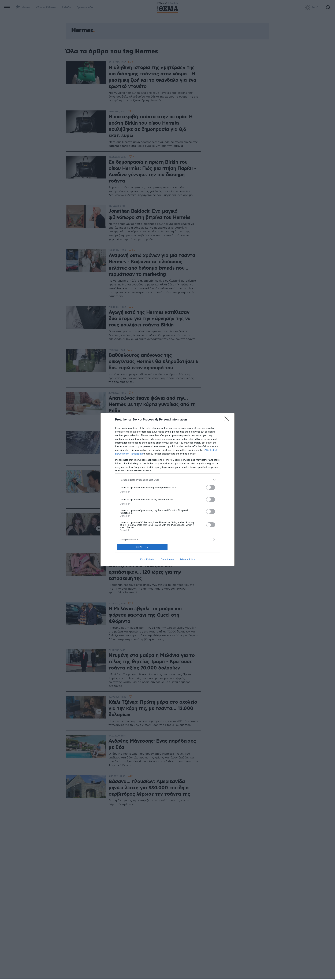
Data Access (167, 559)
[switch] (210, 487)
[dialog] (167, 489)
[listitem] (167, 480)
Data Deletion (147, 559)
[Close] (228, 419)
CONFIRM (142, 547)
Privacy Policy (187, 559)
